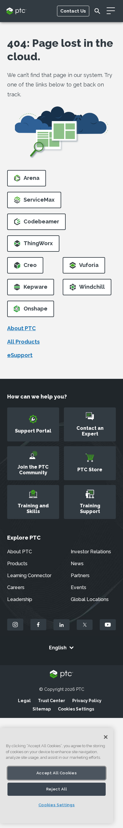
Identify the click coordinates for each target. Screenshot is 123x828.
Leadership (19, 599)
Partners (80, 575)
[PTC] (61, 674)
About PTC (21, 328)
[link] (26, 180)
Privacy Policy (87, 700)
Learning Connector (29, 575)
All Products (23, 342)
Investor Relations (91, 551)
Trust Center (51, 700)
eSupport (20, 355)
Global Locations (90, 599)
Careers (15, 587)
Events (78, 587)
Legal (24, 700)
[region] (56, 775)
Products (17, 563)
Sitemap (42, 709)
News (77, 563)
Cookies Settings (76, 709)
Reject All (56, 789)
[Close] (105, 737)
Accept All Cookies (56, 773)
